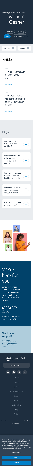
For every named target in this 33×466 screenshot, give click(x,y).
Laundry (16, 382)
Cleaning (21, 31)
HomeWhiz (27, 420)
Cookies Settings (16, 452)
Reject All (16, 457)
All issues (10, 31)
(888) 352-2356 (10, 309)
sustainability (16, 405)
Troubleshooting (20, 36)
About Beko (16, 400)
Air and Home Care (16, 391)
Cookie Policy (16, 420)
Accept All (16, 462)
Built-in (16, 387)
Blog (16, 409)
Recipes (16, 414)
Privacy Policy (5, 420)
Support (16, 396)
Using (7, 36)
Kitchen (16, 378)
